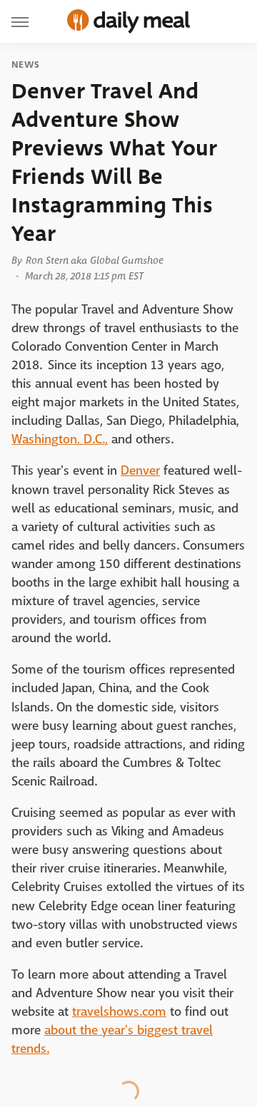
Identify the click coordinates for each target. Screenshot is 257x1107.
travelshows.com (119, 1012)
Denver (140, 471)
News (25, 65)
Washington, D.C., (59, 439)
